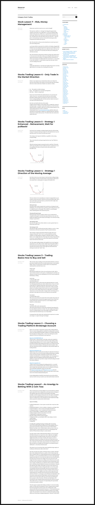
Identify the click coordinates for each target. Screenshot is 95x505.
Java (65, 42)
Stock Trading (20, 29)
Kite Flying (66, 28)
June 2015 (64, 81)
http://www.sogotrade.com (35, 362)
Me (72, 7)
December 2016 (65, 76)
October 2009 (65, 101)
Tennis (65, 32)
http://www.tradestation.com (35, 350)
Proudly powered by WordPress (27, 500)
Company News (65, 24)
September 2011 (65, 93)
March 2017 (65, 75)
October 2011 (65, 92)
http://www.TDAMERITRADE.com (36, 337)
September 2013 (65, 86)
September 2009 (66, 102)
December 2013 (65, 85)
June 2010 (64, 95)
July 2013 (64, 88)
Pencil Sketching (66, 29)
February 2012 (65, 91)
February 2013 (65, 90)
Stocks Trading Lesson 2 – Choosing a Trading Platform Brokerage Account (37, 324)
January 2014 (65, 84)
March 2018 (65, 69)
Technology (65, 34)
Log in (64, 110)
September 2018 (65, 67)
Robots (75, 7)
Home (69, 7)
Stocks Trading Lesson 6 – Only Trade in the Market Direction (38, 75)
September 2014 (65, 83)
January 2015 (65, 82)
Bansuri (65, 26)
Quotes (65, 30)
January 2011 (65, 94)
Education (65, 27)
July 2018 (64, 68)
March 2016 (65, 79)
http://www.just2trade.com (36, 369)
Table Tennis (66, 31)
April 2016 (64, 78)
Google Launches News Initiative (68, 59)
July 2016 (64, 77)
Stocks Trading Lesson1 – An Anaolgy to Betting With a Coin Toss (38, 385)
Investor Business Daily (44, 110)
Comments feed (65, 112)
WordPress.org (65, 113)
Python (66, 43)
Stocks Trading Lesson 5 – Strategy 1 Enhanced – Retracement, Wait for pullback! (36, 124)
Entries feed (65, 111)
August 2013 (65, 87)
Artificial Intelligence (67, 35)
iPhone (66, 41)
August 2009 (65, 103)
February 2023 (65, 66)
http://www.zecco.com (48, 369)
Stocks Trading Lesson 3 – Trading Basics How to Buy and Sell (35, 256)
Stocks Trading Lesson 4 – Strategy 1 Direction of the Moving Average (36, 172)
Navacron (21, 7)
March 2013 (65, 89)
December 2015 (65, 80)
